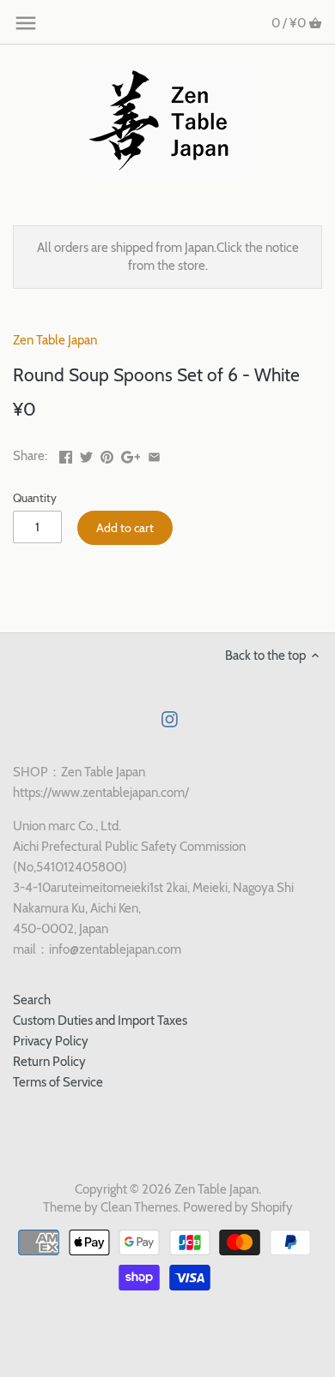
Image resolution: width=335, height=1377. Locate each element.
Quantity (35, 498)
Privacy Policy (50, 1041)
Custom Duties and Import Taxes (100, 1020)
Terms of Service (58, 1082)
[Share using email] (154, 454)
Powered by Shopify (238, 1207)
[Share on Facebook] (65, 454)
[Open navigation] (26, 23)
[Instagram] (169, 718)
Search (32, 1000)
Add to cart (125, 528)
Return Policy (49, 1061)
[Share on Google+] (131, 454)
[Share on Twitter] (86, 454)
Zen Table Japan (55, 340)
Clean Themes (139, 1207)
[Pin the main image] (106, 454)
